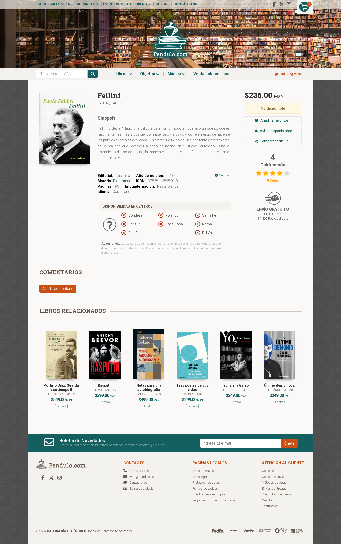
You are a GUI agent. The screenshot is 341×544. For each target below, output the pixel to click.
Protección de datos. (206, 482)
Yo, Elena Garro (236, 385)
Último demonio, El (280, 385)
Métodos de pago (274, 482)
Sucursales (49, 4)
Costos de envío (273, 477)
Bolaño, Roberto (149, 394)
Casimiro (122, 175)
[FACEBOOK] (274, 4)
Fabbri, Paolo (110, 103)
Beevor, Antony (105, 390)
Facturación (270, 506)
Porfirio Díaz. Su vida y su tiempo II (61, 387)
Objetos (148, 73)
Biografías (121, 181)
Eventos (111, 4)
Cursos (162, 4)
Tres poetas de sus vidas (192, 387)
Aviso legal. (200, 477)
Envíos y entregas (274, 488)
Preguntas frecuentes (277, 494)
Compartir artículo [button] (273, 141)
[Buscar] (93, 74)
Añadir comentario (57, 288)
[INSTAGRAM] (289, 4)
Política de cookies (205, 488)
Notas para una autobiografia (148, 387)
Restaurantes (82, 4)
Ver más (224, 175)
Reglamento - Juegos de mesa (213, 500)
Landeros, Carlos (236, 390)
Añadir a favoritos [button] (274, 120)
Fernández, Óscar (280, 390)
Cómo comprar (272, 471)
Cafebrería (137, 4)
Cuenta (267, 500)
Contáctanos (186, 4)
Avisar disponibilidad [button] (275, 131)
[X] (281, 4)
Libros (122, 73)
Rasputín (105, 385)
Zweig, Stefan (192, 394)
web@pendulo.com (142, 477)
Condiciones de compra (208, 494)
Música (175, 73)
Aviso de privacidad (206, 471)
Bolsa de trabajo (141, 488)
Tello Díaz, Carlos (61, 394)
